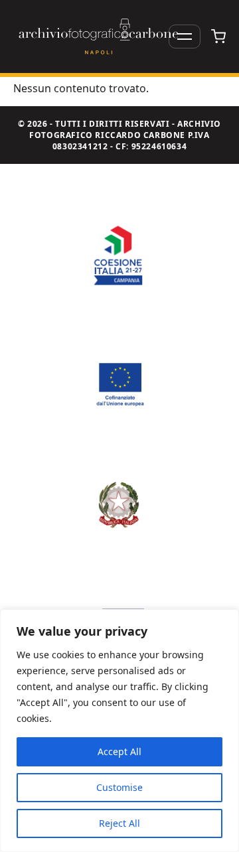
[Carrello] (218, 36)
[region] (119, 730)
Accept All (119, 751)
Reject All (119, 823)
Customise (119, 787)
